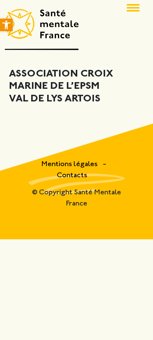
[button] (6, 25)
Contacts (72, 175)
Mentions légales (70, 164)
